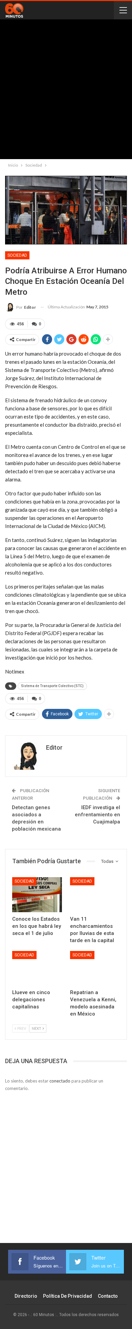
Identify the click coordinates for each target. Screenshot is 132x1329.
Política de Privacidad (67, 1296)
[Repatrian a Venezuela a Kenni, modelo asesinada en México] (95, 968)
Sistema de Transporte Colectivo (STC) (52, 686)
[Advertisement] (66, 90)
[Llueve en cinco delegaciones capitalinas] (37, 968)
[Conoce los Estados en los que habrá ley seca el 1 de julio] (37, 894)
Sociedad (17, 255)
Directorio (26, 1296)
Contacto (108, 1296)
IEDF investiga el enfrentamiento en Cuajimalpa (97, 814)
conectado (59, 1081)
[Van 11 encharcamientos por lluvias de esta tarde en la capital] (95, 894)
